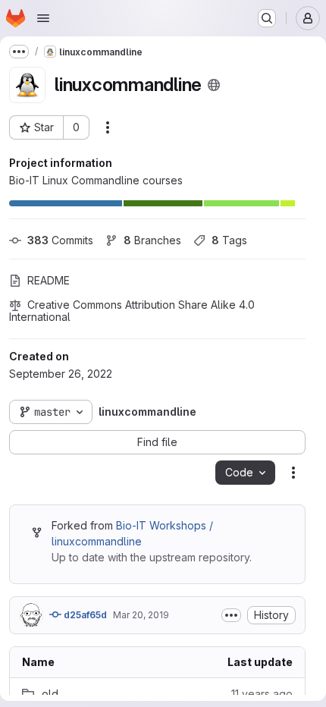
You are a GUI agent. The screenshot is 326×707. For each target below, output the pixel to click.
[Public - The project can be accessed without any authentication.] (214, 85)
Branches (152, 240)
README (48, 280)
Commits (60, 240)
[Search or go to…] (267, 18)
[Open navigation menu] (43, 18)
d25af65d (84, 615)
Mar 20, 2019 (141, 615)
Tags (229, 240)
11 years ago (262, 693)
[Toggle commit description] (231, 615)
